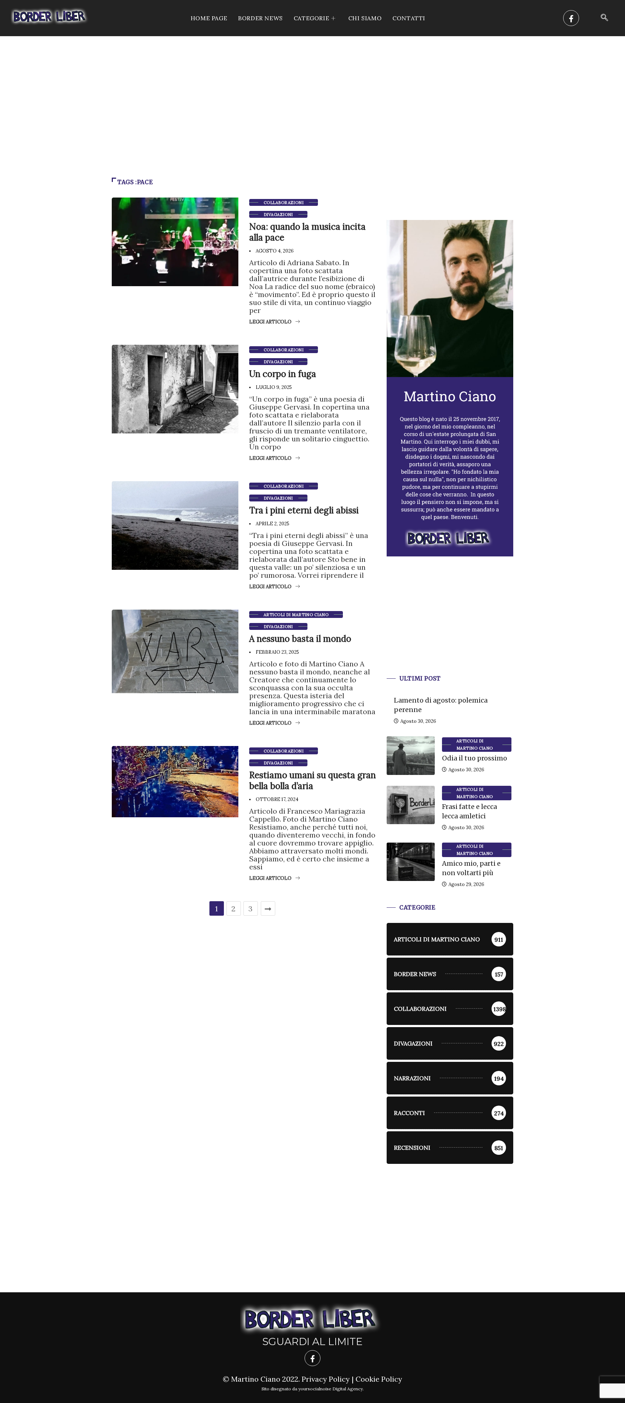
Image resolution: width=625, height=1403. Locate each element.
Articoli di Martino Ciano (296, 614)
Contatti (408, 18)
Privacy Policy (326, 1378)
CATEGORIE (311, 18)
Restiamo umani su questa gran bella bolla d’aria (312, 781)
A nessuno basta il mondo (300, 638)
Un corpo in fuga (282, 374)
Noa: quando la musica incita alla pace (307, 232)
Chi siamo (365, 18)
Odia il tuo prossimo (474, 758)
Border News (260, 18)
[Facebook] (571, 18)
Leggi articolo (270, 322)
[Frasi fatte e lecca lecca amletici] (411, 805)
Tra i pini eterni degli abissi (304, 510)
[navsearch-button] (604, 18)
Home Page (209, 18)
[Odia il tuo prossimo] (411, 755)
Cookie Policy (379, 1378)
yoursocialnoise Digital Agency (330, 1388)
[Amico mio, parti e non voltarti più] (411, 862)
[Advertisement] (312, 90)
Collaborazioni (283, 202)
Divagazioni (278, 214)
